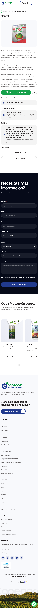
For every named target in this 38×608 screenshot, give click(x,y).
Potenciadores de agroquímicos (11, 462)
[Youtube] (3, 558)
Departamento (6, 231)
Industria (3, 251)
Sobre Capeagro (6, 519)
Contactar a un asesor (11, 411)
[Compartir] (34, 92)
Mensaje (3, 261)
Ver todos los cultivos (8, 509)
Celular (3, 222)
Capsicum (4, 506)
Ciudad (3, 242)
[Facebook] (17, 558)
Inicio (4, 11)
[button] (34, 604)
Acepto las (19, 278)
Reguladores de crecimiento (10, 459)
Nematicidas (5, 434)
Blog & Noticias (6, 531)
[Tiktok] (21, 558)
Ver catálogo (26, 3)
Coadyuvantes (5, 445)
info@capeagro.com (7, 553)
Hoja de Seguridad (20, 152)
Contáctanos (5, 527)
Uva (2, 498)
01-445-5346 (5, 550)
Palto (2, 491)
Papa (2, 502)
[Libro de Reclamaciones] (6, 565)
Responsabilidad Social (8, 534)
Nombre (4, 202)
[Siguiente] (21, 365)
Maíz (2, 487)
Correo (3, 211)
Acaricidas (4, 437)
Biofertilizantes (5, 455)
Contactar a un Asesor (17, 92)
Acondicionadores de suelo (9, 470)
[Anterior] (16, 365)
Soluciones (10, 11)
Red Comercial (5, 523)
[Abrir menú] (35, 3)
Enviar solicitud (17, 285)
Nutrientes (4, 466)
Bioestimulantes (6, 451)
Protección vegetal (7, 474)
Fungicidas (4, 426)
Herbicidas (4, 441)
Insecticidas (4, 430)
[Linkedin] (7, 558)
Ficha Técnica (20, 159)
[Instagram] (12, 558)
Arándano (4, 495)
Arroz (3, 484)
